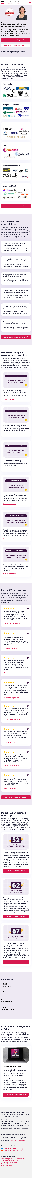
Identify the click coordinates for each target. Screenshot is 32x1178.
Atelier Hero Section (10, 648)
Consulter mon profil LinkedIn (12, 1148)
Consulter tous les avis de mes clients (16, 797)
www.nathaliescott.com (17, 1140)
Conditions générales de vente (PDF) (12, 1159)
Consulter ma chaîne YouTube (12, 1150)
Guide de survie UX (10, 788)
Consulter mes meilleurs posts (15, 1094)
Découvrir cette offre (9, 399)
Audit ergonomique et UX (12, 623)
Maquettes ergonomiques (12, 673)
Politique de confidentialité (9, 1162)
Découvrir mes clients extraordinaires (16, 206)
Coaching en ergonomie (11, 698)
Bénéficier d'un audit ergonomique (16, 40)
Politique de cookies (7, 1164)
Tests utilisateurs (9, 742)
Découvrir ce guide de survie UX (16, 870)
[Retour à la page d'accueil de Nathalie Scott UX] (10, 2)
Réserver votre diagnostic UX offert (15, 45)
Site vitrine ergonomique (12, 719)
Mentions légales (6, 1166)
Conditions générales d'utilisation (11, 1160)
